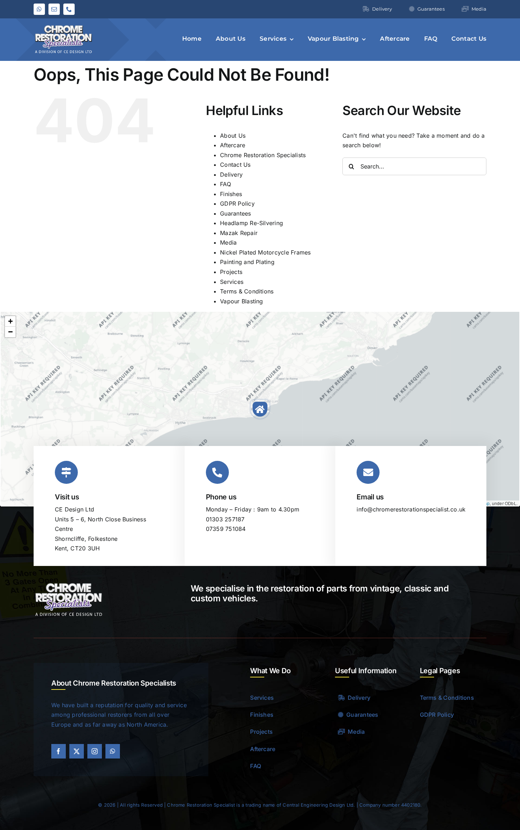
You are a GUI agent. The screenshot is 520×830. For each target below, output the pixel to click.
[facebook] (58, 751)
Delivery (231, 174)
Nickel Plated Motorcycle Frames (265, 252)
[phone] (69, 9)
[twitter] (76, 751)
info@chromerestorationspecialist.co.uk (411, 509)
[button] (260, 409)
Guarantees (235, 213)
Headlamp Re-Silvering (251, 223)
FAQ (225, 184)
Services (231, 281)
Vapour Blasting (241, 301)
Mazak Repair (239, 232)
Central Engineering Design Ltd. (319, 805)
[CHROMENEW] (64, 25)
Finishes (231, 194)
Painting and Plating (247, 261)
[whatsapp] (39, 9)
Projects (231, 271)
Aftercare (232, 145)
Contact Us (235, 164)
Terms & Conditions (246, 291)
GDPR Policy (237, 203)
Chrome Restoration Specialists (263, 155)
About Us (232, 135)
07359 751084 (226, 528)
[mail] (54, 9)
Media (228, 242)
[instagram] (94, 751)
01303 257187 (225, 519)
